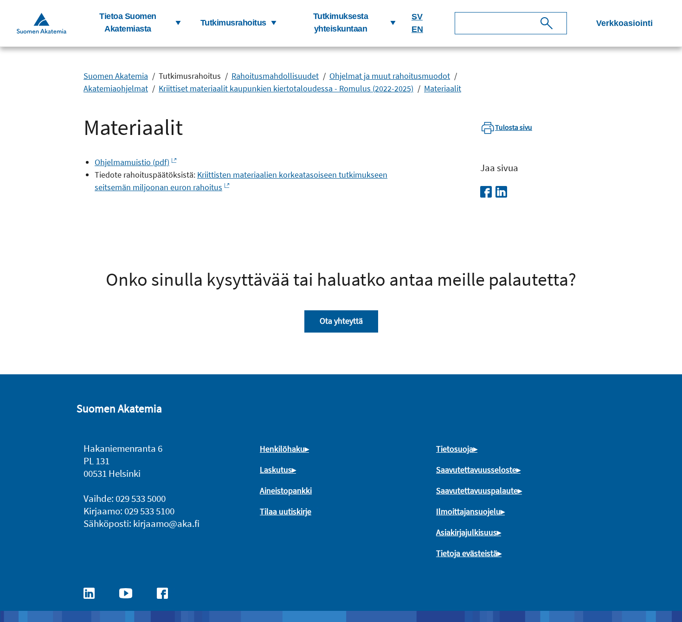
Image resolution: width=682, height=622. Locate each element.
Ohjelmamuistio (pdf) (132, 162)
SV (417, 16)
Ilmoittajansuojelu (468, 511)
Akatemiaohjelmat (116, 88)
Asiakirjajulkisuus (466, 532)
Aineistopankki (286, 490)
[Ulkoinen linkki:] (94, 592)
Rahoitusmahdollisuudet (275, 76)
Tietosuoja (454, 448)
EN (417, 29)
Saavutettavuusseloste (476, 469)
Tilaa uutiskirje (285, 511)
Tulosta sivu (513, 127)
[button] (131, 23)
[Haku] (546, 23)
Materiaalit (442, 88)
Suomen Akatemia (116, 76)
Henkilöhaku (282, 448)
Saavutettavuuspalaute (477, 490)
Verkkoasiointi (624, 23)
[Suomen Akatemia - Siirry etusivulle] (41, 23)
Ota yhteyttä (341, 320)
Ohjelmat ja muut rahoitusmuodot (389, 76)
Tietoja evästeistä (466, 553)
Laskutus (276, 469)
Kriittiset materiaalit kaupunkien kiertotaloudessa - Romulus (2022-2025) (286, 88)
